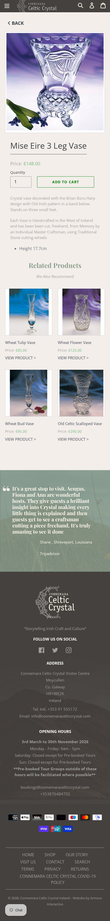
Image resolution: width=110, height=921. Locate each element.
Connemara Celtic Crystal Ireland (45, 898)
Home (28, 855)
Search (82, 862)
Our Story (77, 855)
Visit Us (28, 862)
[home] (55, 617)
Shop (50, 855)
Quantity (17, 172)
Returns (80, 869)
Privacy (53, 869)
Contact (55, 862)
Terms (27, 869)
